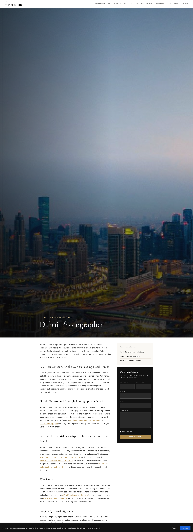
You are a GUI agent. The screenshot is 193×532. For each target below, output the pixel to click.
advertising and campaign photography (56, 460)
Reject (174, 528)
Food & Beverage (121, 3)
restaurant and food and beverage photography (60, 457)
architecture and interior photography (85, 420)
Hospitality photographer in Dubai (132, 352)
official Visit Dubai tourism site (75, 495)
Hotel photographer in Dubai (130, 356)
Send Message (135, 436)
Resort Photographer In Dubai (131, 361)
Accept (185, 528)
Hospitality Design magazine (55, 498)
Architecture (146, 3)
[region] (96, 527)
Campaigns (159, 3)
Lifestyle (134, 3)
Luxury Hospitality (102, 3)
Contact (184, 3)
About (169, 3)
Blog (176, 3)
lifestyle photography (49, 424)
